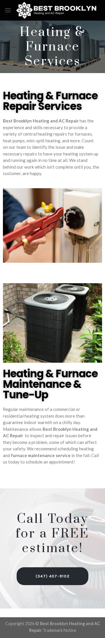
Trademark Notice (59, 630)
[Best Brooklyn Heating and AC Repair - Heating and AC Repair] (56, 10)
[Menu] (7, 10)
